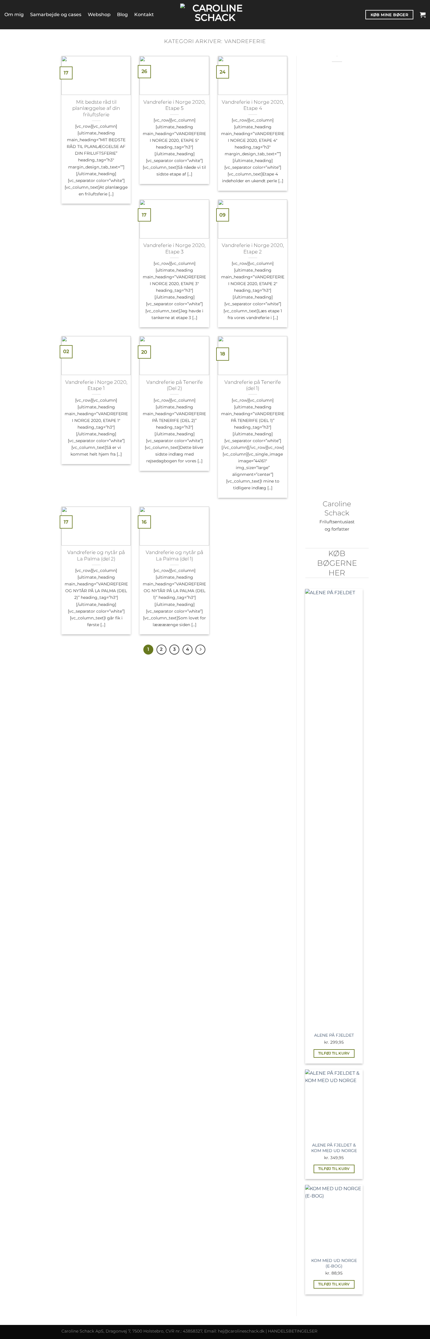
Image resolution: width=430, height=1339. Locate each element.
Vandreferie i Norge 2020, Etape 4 (253, 105)
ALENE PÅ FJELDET (334, 1035)
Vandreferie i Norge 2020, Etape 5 (174, 105)
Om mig (14, 14)
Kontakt (144, 14)
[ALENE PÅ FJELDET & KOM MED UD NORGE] (334, 1104)
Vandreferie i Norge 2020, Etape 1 (96, 385)
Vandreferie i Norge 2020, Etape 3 (174, 248)
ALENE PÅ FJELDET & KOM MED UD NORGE (334, 1147)
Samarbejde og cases (55, 14)
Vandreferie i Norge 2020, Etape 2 (253, 248)
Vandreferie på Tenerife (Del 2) (174, 385)
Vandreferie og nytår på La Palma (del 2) (96, 555)
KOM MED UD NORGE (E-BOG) (334, 1263)
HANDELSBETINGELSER (292, 1331)
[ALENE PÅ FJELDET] (334, 808)
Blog (122, 14)
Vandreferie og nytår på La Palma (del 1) (174, 555)
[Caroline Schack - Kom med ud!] (215, 15)
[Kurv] (423, 14)
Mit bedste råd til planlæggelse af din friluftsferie (96, 108)
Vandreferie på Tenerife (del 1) (252, 385)
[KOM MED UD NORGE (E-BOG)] (334, 1219)
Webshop (99, 14)
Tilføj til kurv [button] (334, 1053)
